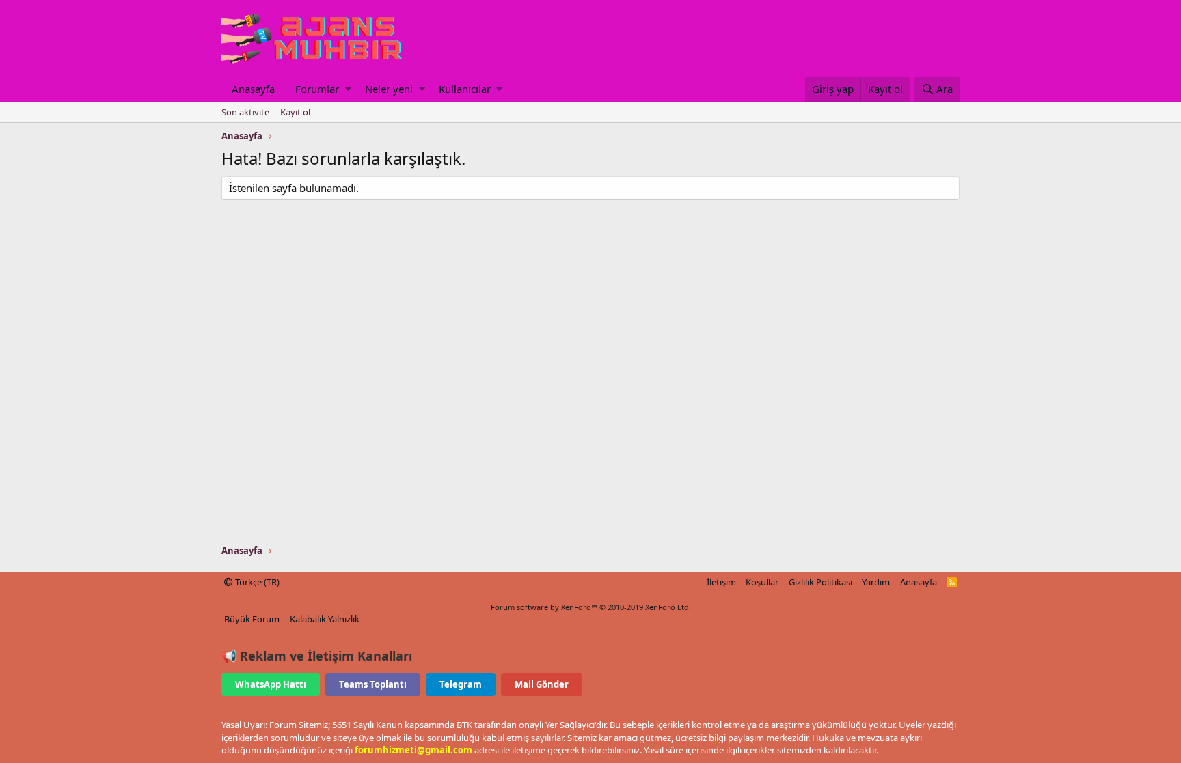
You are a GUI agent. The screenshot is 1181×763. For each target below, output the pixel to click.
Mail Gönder (542, 684)
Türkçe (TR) (256, 582)
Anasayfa (253, 89)
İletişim (721, 582)
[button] (348, 89)
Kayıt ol (295, 112)
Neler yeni (389, 89)
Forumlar (317, 89)
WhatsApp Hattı (270, 684)
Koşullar (762, 582)
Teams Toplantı (373, 684)
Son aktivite (245, 112)
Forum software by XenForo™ (591, 607)
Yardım (876, 582)
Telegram (460, 684)
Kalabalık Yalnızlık (324, 619)
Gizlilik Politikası (820, 582)
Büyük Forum (252, 619)
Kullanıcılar (465, 89)
